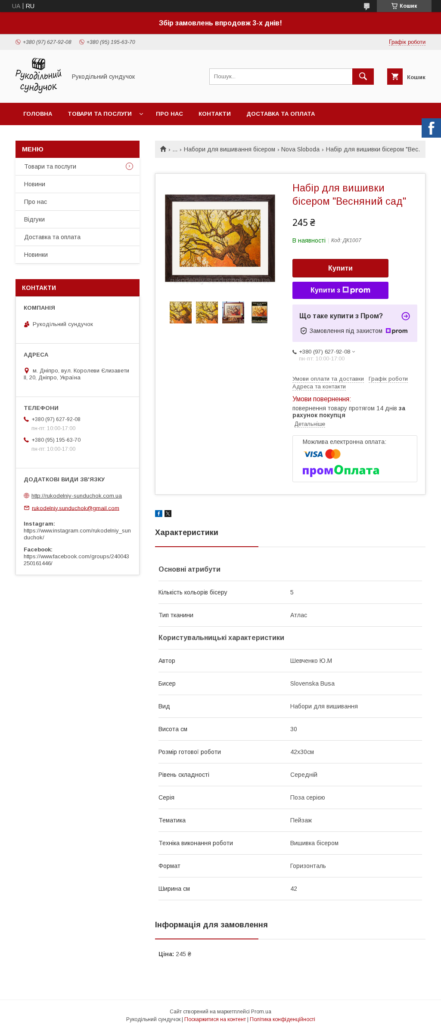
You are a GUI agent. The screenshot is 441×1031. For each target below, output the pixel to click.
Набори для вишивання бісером (229, 149)
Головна (37, 114)
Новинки (36, 254)
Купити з (325, 290)
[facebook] (158, 514)
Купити (340, 268)
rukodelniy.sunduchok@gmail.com (75, 508)
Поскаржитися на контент (215, 1019)
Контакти (215, 114)
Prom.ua (261, 1012)
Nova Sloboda (300, 149)
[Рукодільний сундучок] (39, 91)
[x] (168, 514)
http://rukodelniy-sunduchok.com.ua (76, 495)
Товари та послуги (100, 114)
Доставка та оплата (280, 114)
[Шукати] (363, 76)
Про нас (169, 114)
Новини (34, 184)
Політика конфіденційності (282, 1019)
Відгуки (34, 219)
